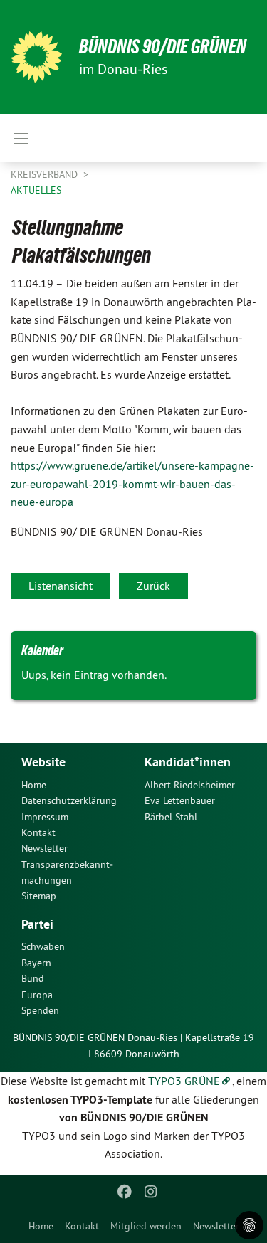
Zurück (153, 585)
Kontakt (82, 1226)
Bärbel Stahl (171, 816)
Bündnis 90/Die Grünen (162, 47)
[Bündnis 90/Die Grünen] (36, 57)
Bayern (36, 962)
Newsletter (216, 1226)
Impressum (44, 816)
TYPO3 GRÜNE (184, 1081)
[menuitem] (40, 1226)
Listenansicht (60, 585)
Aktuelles (36, 190)
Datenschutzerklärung (69, 800)
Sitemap (38, 895)
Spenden (40, 1010)
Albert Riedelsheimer (190, 784)
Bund (32, 978)
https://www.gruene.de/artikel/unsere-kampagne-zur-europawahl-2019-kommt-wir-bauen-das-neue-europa (132, 483)
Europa (37, 994)
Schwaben (43, 946)
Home (40, 1226)
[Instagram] (150, 1192)
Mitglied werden (146, 1226)
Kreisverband (45, 174)
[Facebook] (125, 1192)
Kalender (42, 650)
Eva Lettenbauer (180, 800)
